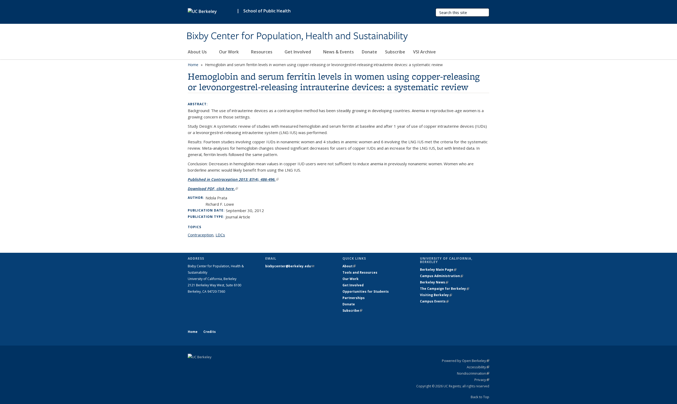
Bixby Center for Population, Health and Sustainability (297, 36)
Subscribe (395, 52)
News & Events (338, 52)
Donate (369, 52)
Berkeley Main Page (438, 269)
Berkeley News (434, 282)
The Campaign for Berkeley (444, 288)
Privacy (481, 379)
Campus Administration (441, 276)
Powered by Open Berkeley (465, 360)
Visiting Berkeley (436, 295)
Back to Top (480, 396)
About (349, 266)
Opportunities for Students (365, 291)
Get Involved (298, 52)
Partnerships (353, 298)
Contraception (200, 234)
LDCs (220, 234)
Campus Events (434, 301)
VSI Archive (424, 52)
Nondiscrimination (473, 373)
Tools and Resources (359, 272)
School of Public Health (267, 11)
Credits (209, 331)
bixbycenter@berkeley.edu (289, 266)
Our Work (229, 52)
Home (193, 64)
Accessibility (478, 367)
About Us (198, 52)
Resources (262, 52)
